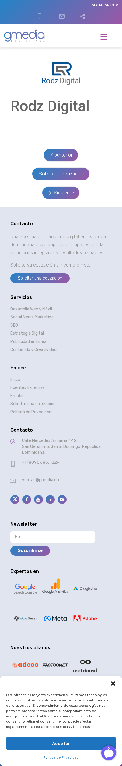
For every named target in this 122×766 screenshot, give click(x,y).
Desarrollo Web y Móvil (31, 309)
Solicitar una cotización (33, 403)
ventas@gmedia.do (61, 11)
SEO (14, 325)
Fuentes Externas (27, 387)
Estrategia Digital (27, 333)
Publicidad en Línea (28, 341)
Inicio (15, 379)
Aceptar (61, 743)
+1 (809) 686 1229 (39, 16)
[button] (113, 683)
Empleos (18, 395)
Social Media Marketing (32, 317)
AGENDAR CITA (105, 5)
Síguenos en (81, 14)
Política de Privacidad (61, 757)
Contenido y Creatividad (33, 349)
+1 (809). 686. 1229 (41, 462)
